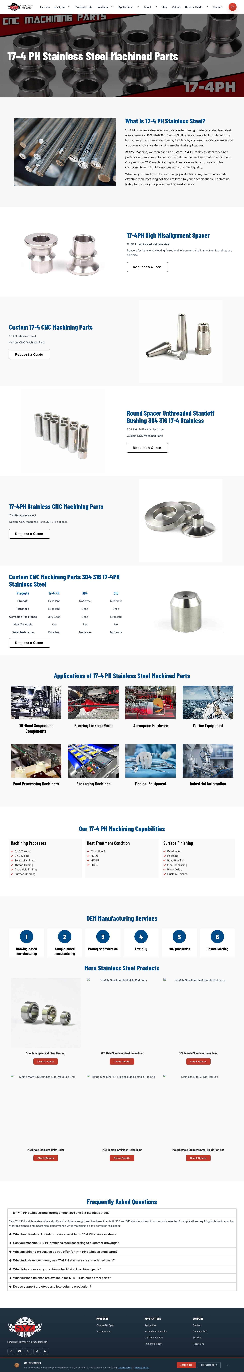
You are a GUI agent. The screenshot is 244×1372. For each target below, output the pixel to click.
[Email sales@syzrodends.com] (233, 7)
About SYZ (198, 1343)
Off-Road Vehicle (154, 1337)
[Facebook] (10, 1351)
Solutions (102, 7)
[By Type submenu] (69, 7)
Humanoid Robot (153, 1343)
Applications (125, 7)
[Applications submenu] (138, 7)
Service (197, 1337)
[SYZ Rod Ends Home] (20, 7)
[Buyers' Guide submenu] (206, 7)
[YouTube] (19, 1351)
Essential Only (209, 1365)
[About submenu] (155, 7)
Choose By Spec (105, 1325)
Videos (176, 7)
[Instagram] (36, 1351)
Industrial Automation (156, 1331)
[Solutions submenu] (112, 7)
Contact (217, 7)
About (147, 7)
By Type (60, 7)
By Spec (45, 7)
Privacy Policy (142, 1367)
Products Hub (83, 7)
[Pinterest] (28, 1351)
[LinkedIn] (45, 1351)
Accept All (186, 1365)
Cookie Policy (125, 1367)
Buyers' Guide (193, 7)
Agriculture (150, 1325)
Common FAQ (200, 1331)
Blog (164, 7)
